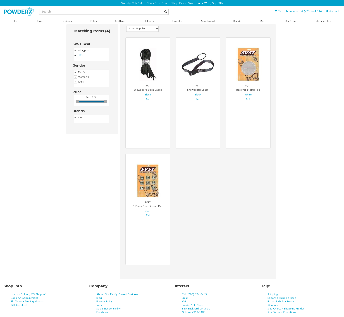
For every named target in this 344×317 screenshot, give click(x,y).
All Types (83, 50)
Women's (83, 77)
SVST (81, 117)
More (263, 21)
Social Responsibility (108, 309)
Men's (81, 72)
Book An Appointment (24, 298)
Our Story (291, 21)
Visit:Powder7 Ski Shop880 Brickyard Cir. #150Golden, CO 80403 (196, 307)
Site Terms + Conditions (281, 312)
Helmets (149, 21)
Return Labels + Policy (280, 301)
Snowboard (208, 21)
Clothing (120, 21)
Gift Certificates (20, 305)
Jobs (99, 305)
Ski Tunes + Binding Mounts (27, 301)
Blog (99, 298)
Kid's (81, 82)
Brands (237, 21)
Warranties (273, 305)
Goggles (177, 21)
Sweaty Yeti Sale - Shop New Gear (144, 3)
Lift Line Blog (323, 21)
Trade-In (293, 11)
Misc (81, 55)
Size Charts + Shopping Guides (286, 309)
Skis (15, 21)
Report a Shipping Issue (281, 298)
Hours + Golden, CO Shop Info (29, 294)
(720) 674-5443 (313, 11)
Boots (39, 21)
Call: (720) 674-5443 (194, 294)
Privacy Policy (104, 301)
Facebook (102, 312)
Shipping (272, 294)
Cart (280, 11)
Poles (93, 21)
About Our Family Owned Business (117, 294)
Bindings (67, 21)
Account (333, 11)
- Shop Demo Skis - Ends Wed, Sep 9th (195, 3)
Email (185, 298)
